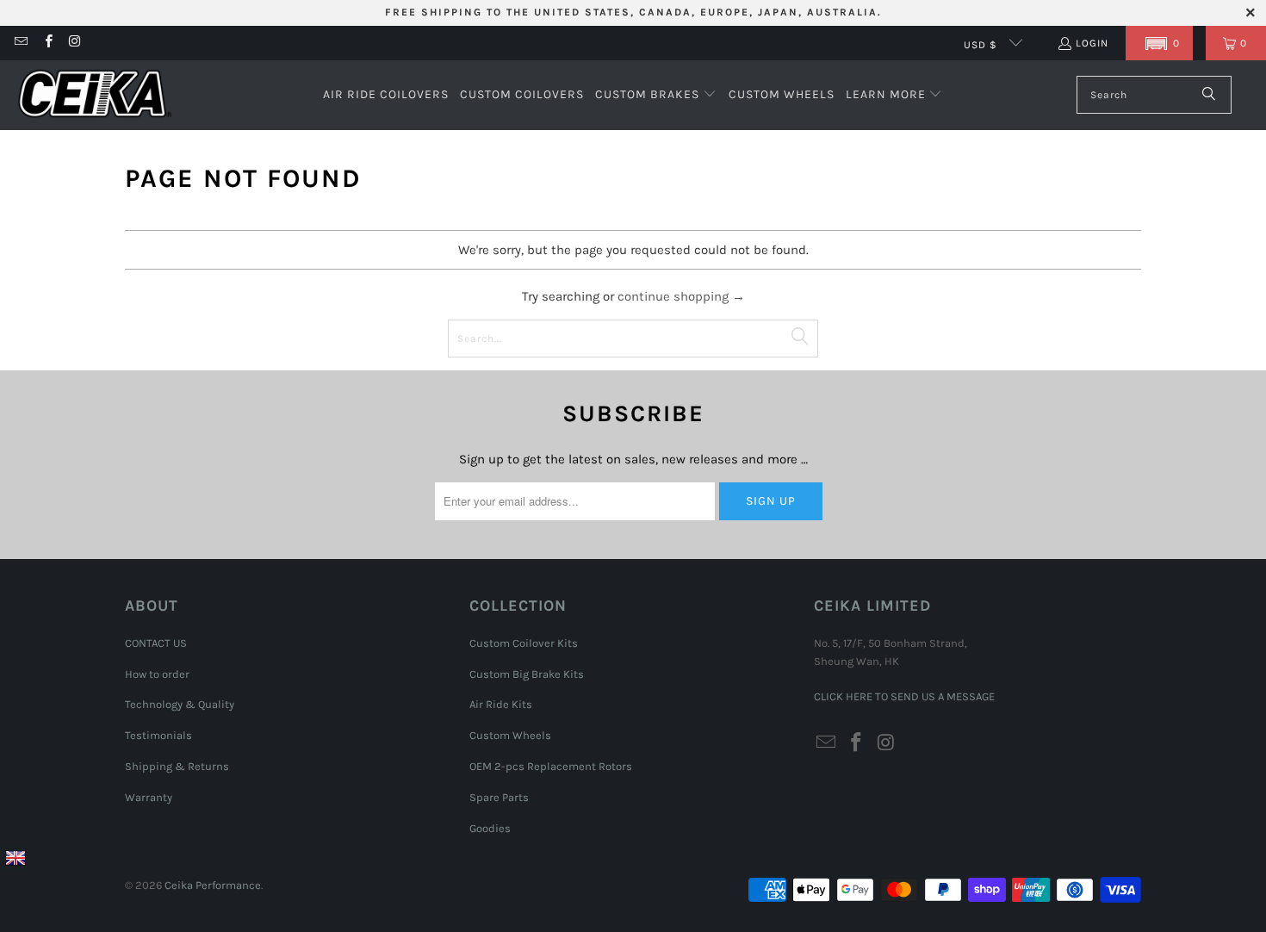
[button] (1159, 43)
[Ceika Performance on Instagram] (74, 43)
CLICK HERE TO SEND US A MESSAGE (904, 696)
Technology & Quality (179, 704)
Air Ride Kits (500, 704)
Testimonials (158, 735)
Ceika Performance (212, 885)
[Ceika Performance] (94, 95)
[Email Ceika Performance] (20, 43)
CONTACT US (156, 643)
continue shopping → (681, 296)
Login (1092, 43)
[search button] (1210, 95)
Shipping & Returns (177, 766)
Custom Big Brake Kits (526, 674)
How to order (157, 674)
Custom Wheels (510, 735)
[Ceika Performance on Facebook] (47, 43)
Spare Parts (499, 797)
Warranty (148, 797)
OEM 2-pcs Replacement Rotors (550, 766)
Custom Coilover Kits (523, 643)
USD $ (982, 45)
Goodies (490, 828)
